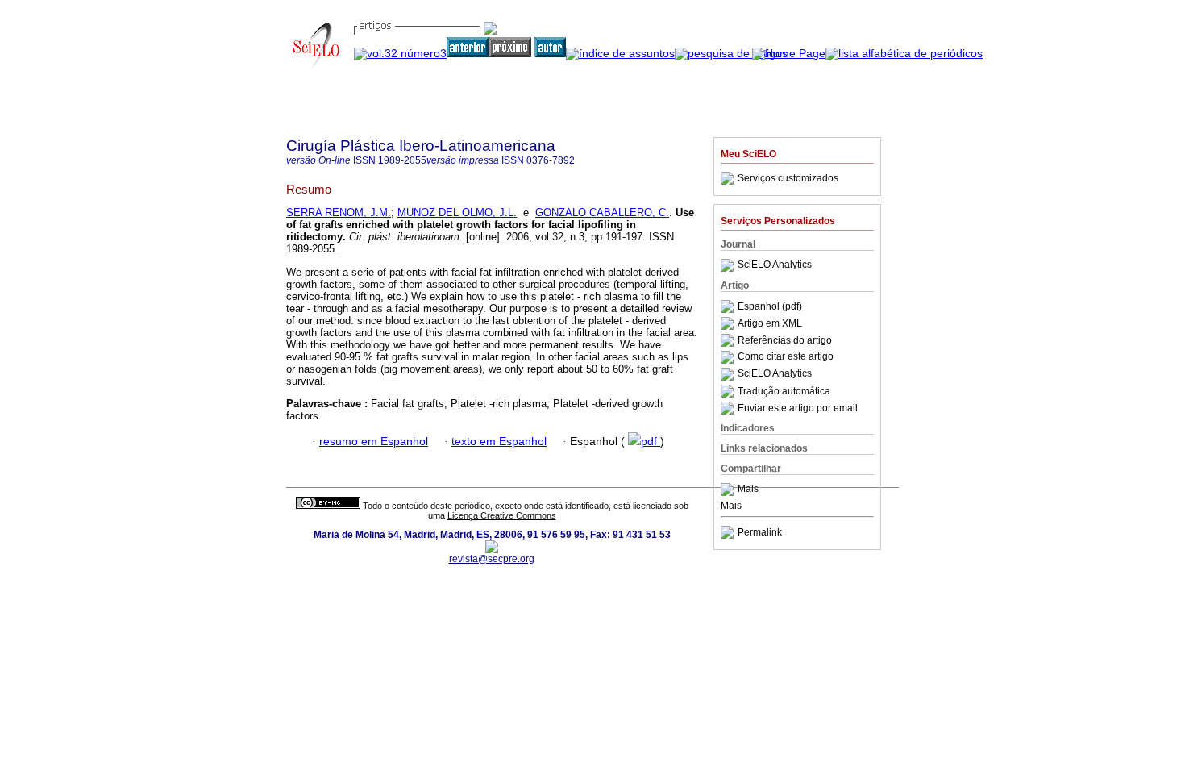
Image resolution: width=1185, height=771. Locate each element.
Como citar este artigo (786, 357)
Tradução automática (784, 391)
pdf (650, 442)
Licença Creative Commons (501, 515)
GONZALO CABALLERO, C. (602, 212)
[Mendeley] (729, 489)
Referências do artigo (785, 340)
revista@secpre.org (491, 559)
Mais (748, 489)
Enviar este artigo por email (798, 408)
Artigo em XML (770, 323)
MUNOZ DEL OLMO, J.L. (457, 212)
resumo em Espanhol (373, 442)
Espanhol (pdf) (770, 306)
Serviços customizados (788, 178)
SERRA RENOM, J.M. (338, 212)
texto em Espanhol (499, 442)
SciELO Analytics (775, 265)
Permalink (760, 532)
